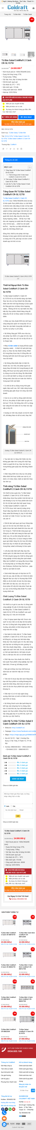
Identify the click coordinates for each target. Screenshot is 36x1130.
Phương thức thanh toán (9, 1082)
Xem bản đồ (27, 1102)
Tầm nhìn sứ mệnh (7, 1069)
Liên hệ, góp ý (5, 1078)
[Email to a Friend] (14, 149)
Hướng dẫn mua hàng (8, 1102)
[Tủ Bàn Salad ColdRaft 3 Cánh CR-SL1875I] (27, 1019)
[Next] (31, 33)
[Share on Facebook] (7, 149)
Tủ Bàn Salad (27, 14)
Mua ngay (27, 117)
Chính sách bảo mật (25, 1075)
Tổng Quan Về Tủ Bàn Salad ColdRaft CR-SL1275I (18, 171)
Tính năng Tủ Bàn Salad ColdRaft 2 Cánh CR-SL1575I (17, 180)
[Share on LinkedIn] (21, 149)
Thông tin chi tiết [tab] (11, 160)
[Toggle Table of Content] (28, 167)
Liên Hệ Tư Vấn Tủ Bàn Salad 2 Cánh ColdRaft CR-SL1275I (18, 185)
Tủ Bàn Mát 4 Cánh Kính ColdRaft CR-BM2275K (26, 999)
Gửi (18, 816)
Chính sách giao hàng (25, 1069)
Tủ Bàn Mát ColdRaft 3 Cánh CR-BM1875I (8, 934)
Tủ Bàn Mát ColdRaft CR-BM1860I (8, 998)
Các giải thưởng (6, 1075)
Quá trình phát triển (7, 1072)
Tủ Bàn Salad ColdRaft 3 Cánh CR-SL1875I (26, 1031)
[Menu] (3, 7)
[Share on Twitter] (10, 149)
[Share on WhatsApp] (3, 149)
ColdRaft (13, 144)
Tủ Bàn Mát (17, 14)
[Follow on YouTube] (13, 1109)
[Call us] (10, 1109)
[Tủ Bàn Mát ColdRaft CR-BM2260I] (9, 1019)
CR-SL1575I (9, 136)
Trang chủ (7, 14)
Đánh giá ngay (18, 779)
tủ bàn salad (12, 346)
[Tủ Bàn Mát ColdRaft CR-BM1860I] (9, 987)
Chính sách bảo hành (25, 1065)
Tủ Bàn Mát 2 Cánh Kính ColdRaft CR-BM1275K (26, 967)
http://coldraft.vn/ (18, 728)
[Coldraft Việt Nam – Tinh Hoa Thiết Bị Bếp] (18, 8)
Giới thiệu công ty (6, 1065)
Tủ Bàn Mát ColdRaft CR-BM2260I (8, 1030)
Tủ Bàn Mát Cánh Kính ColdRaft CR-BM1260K (27, 935)
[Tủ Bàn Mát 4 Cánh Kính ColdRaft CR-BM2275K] (27, 987)
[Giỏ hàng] (33, 8)
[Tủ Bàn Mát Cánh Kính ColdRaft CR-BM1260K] (27, 923)
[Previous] (4, 33)
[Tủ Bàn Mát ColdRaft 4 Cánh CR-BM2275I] (9, 955)
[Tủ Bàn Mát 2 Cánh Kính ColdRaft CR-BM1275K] (27, 955)
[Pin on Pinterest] (17, 149)
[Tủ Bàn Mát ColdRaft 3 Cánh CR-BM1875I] (9, 923)
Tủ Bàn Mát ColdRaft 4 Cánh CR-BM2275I (8, 966)
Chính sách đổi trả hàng (26, 1072)
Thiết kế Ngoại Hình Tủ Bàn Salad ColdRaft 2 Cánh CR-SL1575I (18, 176)
